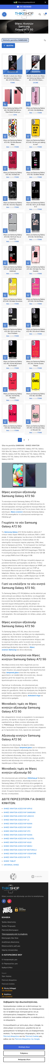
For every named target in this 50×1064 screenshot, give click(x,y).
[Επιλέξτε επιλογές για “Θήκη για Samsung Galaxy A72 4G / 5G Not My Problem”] (5, 389)
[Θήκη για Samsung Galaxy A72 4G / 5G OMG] (35, 382)
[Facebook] (4, 901)
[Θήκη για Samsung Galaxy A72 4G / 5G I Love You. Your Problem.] (12, 317)
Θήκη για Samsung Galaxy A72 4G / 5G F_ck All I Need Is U (35, 205)
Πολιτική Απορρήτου (11, 1036)
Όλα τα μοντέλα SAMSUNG (13, 445)
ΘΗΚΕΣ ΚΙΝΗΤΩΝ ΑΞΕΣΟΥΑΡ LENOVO (19, 816)
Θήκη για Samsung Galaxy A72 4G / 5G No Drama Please (35, 363)
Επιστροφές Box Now (10, 938)
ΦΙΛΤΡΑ (9, 46)
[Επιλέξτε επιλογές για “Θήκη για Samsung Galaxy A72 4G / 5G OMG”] (28, 389)
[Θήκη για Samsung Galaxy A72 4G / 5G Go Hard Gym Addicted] (12, 255)
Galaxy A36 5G (7, 459)
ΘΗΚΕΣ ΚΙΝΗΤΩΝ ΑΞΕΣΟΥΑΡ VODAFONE (20, 854)
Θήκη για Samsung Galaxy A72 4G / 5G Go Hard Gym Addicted (12, 269)
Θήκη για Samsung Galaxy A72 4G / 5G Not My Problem (12, 396)
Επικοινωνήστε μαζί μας (11, 946)
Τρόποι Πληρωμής (9, 926)
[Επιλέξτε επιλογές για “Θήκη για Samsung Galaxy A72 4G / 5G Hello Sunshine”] (5, 295)
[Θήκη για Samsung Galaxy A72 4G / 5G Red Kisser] (12, 414)
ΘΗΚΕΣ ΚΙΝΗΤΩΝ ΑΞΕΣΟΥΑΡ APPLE (18, 809)
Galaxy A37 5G (7, 457)
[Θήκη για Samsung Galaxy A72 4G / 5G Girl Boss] (35, 223)
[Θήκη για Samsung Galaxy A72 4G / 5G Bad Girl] (12, 161)
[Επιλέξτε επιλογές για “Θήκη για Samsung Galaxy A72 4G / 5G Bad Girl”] (5, 168)
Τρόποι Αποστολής (9, 922)
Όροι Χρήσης (6, 976)
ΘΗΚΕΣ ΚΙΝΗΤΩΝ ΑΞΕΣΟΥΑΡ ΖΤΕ (17, 857)
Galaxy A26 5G (14, 454)
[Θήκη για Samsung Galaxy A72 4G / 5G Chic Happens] (12, 191)
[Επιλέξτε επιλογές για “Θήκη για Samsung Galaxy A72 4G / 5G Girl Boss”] (28, 230)
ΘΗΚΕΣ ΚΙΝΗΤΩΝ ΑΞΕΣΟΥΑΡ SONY (18, 827)
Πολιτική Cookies (32, 1036)
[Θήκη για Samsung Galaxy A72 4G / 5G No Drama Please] (35, 350)
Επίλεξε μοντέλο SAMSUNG (15, 40)
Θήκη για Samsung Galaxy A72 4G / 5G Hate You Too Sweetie (35, 269)
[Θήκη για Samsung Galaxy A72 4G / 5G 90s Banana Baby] (12, 128)
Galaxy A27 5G (26, 454)
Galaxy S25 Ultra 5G (32, 451)
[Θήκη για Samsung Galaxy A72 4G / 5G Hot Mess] (35, 287)
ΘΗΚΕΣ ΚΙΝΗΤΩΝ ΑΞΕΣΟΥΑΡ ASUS (18, 842)
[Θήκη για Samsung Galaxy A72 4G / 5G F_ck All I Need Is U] (35, 191)
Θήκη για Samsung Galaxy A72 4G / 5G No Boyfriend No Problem (12, 363)
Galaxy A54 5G (36, 457)
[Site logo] (24, 14)
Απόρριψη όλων (24, 1059)
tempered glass (12, 672)
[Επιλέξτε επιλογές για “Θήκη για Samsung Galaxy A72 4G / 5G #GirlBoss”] (28, 104)
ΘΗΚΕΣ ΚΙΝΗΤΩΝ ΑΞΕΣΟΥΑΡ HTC (17, 831)
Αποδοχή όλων (24, 1047)
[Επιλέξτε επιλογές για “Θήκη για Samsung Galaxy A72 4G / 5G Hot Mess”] (28, 295)
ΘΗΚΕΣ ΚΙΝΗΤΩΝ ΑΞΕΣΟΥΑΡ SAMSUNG (19, 812)
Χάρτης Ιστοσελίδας (10, 950)
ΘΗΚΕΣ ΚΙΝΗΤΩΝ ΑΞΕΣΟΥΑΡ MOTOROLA (20, 850)
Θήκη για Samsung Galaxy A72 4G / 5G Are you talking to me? (35, 142)
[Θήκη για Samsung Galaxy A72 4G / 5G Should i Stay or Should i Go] (35, 414)
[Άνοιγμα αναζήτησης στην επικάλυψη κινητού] (40, 14)
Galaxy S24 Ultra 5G (22, 457)
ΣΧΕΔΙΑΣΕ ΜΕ (13, 72)
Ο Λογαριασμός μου (9, 959)
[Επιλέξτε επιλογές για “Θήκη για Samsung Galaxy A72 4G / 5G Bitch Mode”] (28, 168)
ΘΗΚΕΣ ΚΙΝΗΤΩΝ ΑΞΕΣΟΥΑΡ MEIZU (18, 846)
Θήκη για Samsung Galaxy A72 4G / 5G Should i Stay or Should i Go (35, 428)
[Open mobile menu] (4, 14)
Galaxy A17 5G (17, 451)
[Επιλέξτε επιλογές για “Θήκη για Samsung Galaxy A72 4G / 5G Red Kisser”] (5, 421)
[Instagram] (9, 901)
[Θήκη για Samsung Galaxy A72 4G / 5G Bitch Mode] (35, 161)
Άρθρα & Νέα (7, 967)
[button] (5, 104)
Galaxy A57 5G (31, 449)
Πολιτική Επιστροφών (10, 930)
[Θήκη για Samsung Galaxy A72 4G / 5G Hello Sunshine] (12, 287)
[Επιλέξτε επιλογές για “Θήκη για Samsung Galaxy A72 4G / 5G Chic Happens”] (5, 198)
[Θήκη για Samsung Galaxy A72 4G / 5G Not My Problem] (12, 382)
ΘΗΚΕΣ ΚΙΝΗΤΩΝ (32, 445)
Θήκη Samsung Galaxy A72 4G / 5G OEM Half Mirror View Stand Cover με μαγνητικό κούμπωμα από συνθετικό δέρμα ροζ (12, 112)
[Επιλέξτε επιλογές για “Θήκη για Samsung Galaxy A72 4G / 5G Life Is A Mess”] (28, 325)
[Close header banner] (45, 2)
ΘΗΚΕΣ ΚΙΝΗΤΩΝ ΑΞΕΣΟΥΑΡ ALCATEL (19, 838)
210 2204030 (7, 996)
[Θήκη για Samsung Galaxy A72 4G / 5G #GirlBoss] (35, 96)
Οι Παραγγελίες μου (10, 964)
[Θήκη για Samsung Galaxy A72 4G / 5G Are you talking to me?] (35, 128)
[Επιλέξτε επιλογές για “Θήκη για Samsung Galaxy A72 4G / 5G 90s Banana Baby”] (5, 136)
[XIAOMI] (36, 876)
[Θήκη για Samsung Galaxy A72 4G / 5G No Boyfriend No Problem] (12, 350)
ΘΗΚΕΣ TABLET (10, 861)
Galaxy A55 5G (38, 454)
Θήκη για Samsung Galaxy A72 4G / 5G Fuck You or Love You (12, 237)
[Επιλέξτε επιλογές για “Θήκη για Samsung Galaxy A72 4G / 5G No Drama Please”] (28, 357)
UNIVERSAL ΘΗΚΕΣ (11, 865)
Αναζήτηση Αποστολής (10, 942)
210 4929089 (25, 7)
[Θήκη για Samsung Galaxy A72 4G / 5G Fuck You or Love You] (12, 223)
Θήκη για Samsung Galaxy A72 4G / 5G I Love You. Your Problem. (12, 331)
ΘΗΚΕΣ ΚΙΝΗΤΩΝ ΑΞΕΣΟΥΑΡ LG (16, 820)
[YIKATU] (13, 876)
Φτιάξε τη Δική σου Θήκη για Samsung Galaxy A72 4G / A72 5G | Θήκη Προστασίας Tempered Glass (36, 80)
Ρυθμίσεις (24, 1053)
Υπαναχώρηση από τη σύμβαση (14, 934)
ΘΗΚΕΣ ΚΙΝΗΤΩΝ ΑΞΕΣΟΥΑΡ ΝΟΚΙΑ (18, 824)
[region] (24, 1031)
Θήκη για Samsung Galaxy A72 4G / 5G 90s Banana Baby (12, 142)
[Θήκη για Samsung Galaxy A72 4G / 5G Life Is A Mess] (35, 317)
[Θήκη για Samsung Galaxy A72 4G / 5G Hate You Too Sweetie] (35, 255)
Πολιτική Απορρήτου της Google (27, 1039)
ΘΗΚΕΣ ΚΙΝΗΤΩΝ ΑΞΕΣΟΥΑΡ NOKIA (18, 835)
